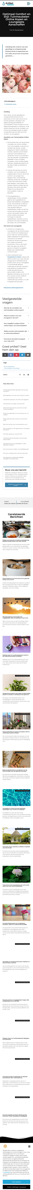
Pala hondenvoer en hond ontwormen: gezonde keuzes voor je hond (16, 579)
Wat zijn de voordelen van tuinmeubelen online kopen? (16, 309)
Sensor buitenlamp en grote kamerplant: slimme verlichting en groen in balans (16, 732)
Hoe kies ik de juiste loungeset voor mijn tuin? (16, 340)
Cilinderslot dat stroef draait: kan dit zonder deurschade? (15, 438)
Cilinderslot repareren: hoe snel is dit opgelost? (16, 399)
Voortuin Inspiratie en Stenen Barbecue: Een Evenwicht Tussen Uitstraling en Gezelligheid (15, 1115)
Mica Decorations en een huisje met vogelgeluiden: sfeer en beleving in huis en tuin (15, 617)
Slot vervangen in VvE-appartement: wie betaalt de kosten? (16, 429)
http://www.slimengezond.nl (13, 287)
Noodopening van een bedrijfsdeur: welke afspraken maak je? (14, 444)
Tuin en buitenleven (16, 30)
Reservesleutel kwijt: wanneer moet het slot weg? (15, 419)
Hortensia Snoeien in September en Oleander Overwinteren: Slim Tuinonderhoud (15, 1077)
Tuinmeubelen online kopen (12, 368)
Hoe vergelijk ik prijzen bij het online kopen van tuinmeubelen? (16, 324)
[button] (29, 1146)
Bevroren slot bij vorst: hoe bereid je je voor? (15, 424)
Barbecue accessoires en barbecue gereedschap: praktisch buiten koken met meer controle (16, 540)
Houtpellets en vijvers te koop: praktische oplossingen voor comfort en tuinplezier (14, 809)
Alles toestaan (16, 1182)
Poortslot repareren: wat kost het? (12, 434)
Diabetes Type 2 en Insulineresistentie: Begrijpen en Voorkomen (16, 1039)
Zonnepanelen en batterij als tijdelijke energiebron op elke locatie (13, 458)
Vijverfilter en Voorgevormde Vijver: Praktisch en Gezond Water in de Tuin (16, 962)
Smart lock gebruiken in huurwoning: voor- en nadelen (16, 414)
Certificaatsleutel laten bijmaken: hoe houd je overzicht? (15, 390)
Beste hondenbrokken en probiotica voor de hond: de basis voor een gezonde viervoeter (15, 770)
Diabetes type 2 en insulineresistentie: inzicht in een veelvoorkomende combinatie (15, 655)
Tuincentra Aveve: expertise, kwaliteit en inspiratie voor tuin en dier (16, 847)
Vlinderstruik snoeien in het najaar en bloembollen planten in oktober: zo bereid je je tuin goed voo (16, 694)
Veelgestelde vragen (10, 104)
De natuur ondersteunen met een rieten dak (15, 453)
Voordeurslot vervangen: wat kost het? (14, 403)
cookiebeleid (6, 1172)
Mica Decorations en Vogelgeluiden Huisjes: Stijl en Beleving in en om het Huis (16, 1000)
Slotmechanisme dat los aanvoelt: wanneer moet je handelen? (15, 408)
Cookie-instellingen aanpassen (16, 1187)
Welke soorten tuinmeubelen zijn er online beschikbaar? (16, 332)
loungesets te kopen (14, 257)
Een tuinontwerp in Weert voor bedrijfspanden (16, 449)
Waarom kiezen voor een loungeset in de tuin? (16, 317)
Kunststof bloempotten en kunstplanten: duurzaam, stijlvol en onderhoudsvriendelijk (15, 924)
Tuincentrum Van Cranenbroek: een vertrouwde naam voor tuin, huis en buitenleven (16, 885)
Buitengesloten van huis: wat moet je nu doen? (16, 395)
